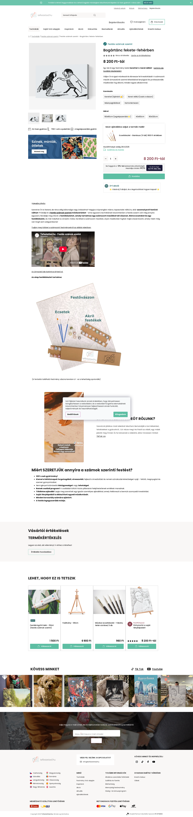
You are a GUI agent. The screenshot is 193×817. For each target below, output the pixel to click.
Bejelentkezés (117, 22)
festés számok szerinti (61, 212)
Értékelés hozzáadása (41, 552)
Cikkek (136, 780)
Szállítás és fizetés (115, 149)
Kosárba (136, 176)
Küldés (96, 740)
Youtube (157, 669)
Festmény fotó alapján (85, 780)
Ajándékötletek (82, 794)
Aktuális (79, 791)
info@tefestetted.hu (91, 762)
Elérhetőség (142, 8)
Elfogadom (120, 414)
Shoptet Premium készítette (138, 814)
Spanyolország (55, 783)
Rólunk (131, 8)
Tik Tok (139, 669)
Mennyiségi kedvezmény (115, 787)
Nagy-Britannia (39, 787)
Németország (38, 783)
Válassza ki (46, 646)
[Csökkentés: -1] (105, 158)
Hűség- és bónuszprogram (115, 791)
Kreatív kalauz (139, 777)
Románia (52, 776)
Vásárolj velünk (119, 8)
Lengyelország (38, 780)
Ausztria (52, 787)
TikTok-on (101, 436)
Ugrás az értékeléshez (141, 55)
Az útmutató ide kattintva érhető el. (47, 271)
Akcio (79, 787)
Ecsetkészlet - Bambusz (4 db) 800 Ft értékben (140, 135)
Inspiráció (80, 784)
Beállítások (73, 414)
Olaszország (54, 780)
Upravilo (156, 814)
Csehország (37, 773)
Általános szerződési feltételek (117, 777)
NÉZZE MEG (148, 3)
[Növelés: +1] (115, 158)
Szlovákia (36, 776)
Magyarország (54, 773)
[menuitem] (34, 29)
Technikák (81, 777)
